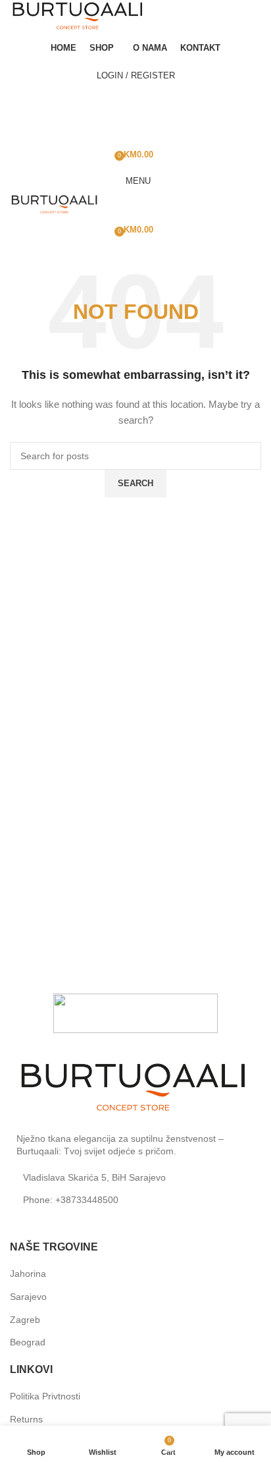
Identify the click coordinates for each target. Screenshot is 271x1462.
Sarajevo (28, 1296)
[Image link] (135, 1088)
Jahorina (28, 1273)
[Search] (135, 101)
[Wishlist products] (135, 128)
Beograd (27, 1342)
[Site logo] (79, 16)
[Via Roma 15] (135, 1013)
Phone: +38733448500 (70, 1200)
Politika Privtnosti (45, 1396)
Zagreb (25, 1319)
